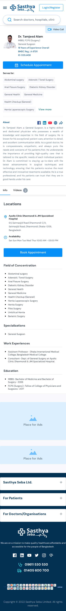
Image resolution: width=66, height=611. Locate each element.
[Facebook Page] (14, 555)
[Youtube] (50, 123)
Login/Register (51, 7)
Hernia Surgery (15, 304)
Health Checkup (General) (21, 296)
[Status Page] (51, 555)
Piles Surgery (14, 308)
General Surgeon (16, 334)
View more (45, 109)
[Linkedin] (45, 123)
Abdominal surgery (18, 273)
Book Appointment (33, 252)
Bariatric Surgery (16, 316)
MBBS (21, 40)
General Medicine (17, 293)
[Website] (56, 123)
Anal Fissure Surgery (18, 281)
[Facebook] (39, 123)
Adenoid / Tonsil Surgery (20, 277)
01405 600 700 (36, 570)
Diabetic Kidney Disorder (21, 285)
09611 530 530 (36, 564)
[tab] (5, 190)
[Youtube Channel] (29, 555)
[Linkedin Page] (22, 555)
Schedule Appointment (36, 65)
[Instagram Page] (44, 555)
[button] (5, 7)
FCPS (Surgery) (32, 40)
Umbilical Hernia (16, 312)
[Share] (61, 123)
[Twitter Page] (36, 555)
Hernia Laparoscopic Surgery (23, 300)
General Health (15, 289)
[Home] (22, 8)
